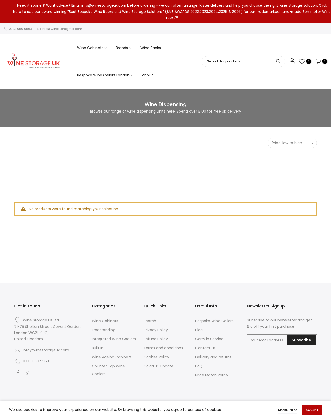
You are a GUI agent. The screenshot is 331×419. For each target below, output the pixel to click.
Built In (97, 348)
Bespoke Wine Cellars (214, 320)
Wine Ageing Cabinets (112, 357)
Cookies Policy (156, 357)
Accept (312, 410)
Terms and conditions (163, 348)
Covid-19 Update (159, 366)
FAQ (198, 366)
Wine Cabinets (90, 47)
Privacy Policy (156, 330)
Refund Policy (156, 339)
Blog (199, 330)
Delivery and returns (213, 357)
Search (150, 320)
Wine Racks (150, 47)
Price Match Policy (211, 375)
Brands (122, 47)
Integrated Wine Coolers (114, 339)
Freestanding (103, 330)
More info (287, 409)
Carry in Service (209, 339)
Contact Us (205, 348)
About (147, 75)
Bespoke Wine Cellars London (103, 75)
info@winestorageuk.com (62, 29)
